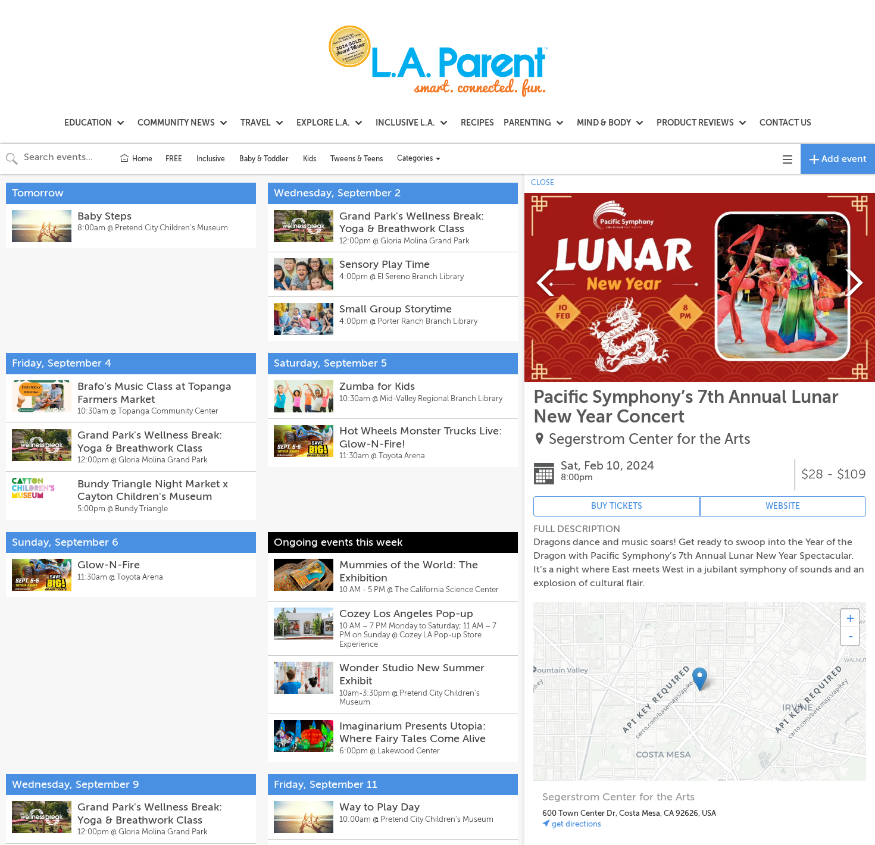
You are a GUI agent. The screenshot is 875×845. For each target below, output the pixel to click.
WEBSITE (782, 506)
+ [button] (850, 618)
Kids (309, 159)
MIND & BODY (604, 122)
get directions (575, 823)
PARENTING (527, 122)
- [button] (850, 636)
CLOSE (542, 183)
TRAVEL (255, 122)
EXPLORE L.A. (323, 122)
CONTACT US (785, 122)
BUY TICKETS (616, 506)
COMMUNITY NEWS (176, 122)
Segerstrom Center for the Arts (650, 439)
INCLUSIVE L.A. (405, 122)
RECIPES (477, 122)
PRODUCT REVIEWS (695, 122)
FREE (173, 159)
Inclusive (210, 159)
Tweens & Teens (356, 159)
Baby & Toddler (264, 159)
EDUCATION (88, 122)
